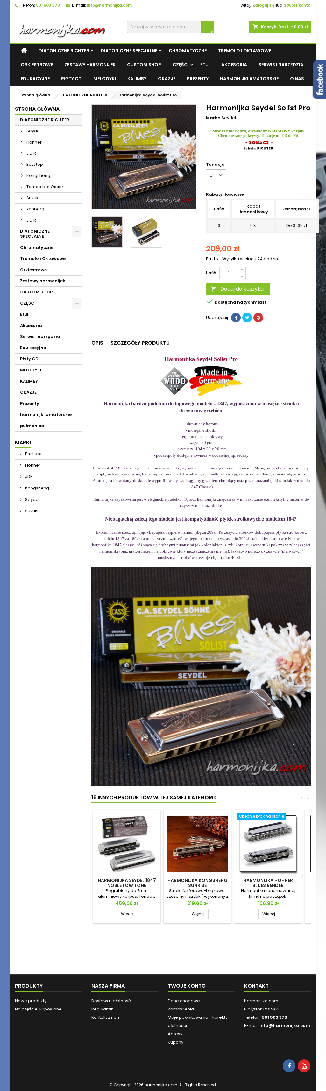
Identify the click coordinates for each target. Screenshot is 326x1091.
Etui (205, 64)
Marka (213, 118)
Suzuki (32, 198)
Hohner (34, 142)
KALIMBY (136, 78)
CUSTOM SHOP (144, 64)
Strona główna (37, 109)
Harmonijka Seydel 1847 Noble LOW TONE (127, 883)
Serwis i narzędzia (281, 64)
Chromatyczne (188, 50)
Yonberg (35, 209)
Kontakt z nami (106, 1017)
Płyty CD (71, 78)
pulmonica (32, 426)
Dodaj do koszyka (237, 288)
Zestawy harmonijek (90, 64)
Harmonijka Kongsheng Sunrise (197, 883)
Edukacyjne (35, 78)
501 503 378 (48, 5)
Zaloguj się (263, 5)
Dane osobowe (184, 1001)
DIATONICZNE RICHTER (64, 50)
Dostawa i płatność (111, 1001)
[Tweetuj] (247, 317)
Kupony (175, 1042)
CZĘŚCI (181, 64)
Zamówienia (181, 1009)
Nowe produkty (30, 1001)
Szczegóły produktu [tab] (140, 343)
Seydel (33, 131)
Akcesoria (234, 64)
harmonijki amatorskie (249, 78)
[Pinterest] (258, 317)
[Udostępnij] (236, 317)
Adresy (175, 1034)
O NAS (297, 78)
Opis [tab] (97, 343)
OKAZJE (166, 78)
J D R (31, 153)
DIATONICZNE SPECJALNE (129, 50)
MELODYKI (104, 78)
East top (34, 164)
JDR (28, 477)
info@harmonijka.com (109, 5)
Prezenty (198, 78)
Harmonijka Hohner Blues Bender (268, 883)
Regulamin (102, 1009)
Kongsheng (38, 175)
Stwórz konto (297, 5)
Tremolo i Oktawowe (244, 50)
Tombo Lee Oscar (44, 187)
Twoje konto (187, 985)
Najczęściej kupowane (38, 1009)
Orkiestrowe (37, 64)
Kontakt (256, 985)
